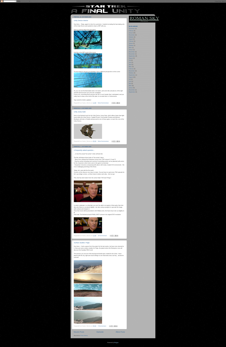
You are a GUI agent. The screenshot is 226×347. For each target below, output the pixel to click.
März (130, 47)
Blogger (116, 342)
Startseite (100, 332)
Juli (130, 60)
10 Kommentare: (103, 235)
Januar (131, 32)
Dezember (132, 51)
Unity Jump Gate (80, 112)
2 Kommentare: (102, 326)
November (132, 28)
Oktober (131, 37)
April (130, 64)
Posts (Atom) (84, 335)
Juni (130, 62)
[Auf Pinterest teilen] (119, 103)
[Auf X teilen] (116, 103)
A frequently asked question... (84, 150)
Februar (131, 30)
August (131, 39)
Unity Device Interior (81, 20)
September (132, 56)
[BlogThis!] (114, 103)
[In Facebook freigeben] (117, 103)
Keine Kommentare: (103, 103)
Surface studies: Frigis (82, 243)
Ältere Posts (120, 332)
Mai (130, 83)
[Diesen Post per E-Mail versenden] (112, 103)
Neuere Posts (79, 332)
